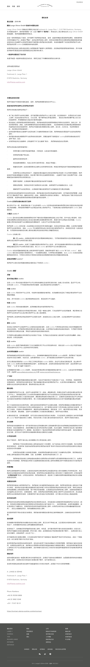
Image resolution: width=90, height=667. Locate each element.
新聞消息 (48, 642)
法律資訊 (26, 649)
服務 (18, 6)
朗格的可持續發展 (51, 631)
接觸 (27, 634)
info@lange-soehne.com (16, 82)
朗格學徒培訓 (50, 639)
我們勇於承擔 (50, 634)
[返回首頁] (45, 5)
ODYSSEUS (10, 645)
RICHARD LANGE (12, 639)
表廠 (13, 6)
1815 (8, 636)
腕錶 (8, 6)
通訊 (27, 636)
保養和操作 (68, 634)
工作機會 (48, 636)
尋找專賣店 (29, 631)
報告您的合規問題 (60, 649)
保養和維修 (68, 636)
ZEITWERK (10, 642)
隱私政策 (34, 649)
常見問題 (67, 639)
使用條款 (42, 649)
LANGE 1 (10, 631)
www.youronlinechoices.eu (50, 372)
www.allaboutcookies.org (26, 372)
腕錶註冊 (67, 631)
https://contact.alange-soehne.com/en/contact (24, 611)
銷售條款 (50, 649)
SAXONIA (10, 634)
